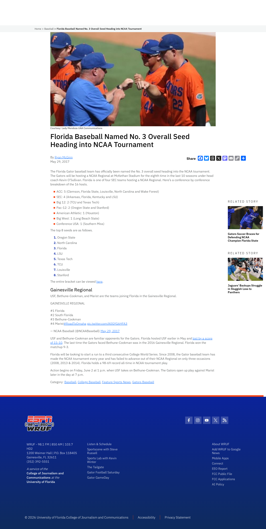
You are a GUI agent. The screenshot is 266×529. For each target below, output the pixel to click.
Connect (217, 463)
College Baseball (89, 382)
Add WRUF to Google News (226, 451)
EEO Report (220, 468)
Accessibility (146, 517)
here (99, 281)
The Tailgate (95, 467)
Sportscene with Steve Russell (102, 451)
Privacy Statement (178, 517)
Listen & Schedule (99, 444)
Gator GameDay (98, 477)
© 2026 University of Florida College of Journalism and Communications (76, 517)
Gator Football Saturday (103, 472)
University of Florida (41, 482)
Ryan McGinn (64, 157)
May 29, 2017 (110, 331)
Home (38, 28)
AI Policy (218, 484)
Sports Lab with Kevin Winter (102, 460)
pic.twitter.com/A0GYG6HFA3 (107, 323)
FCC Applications (223, 479)
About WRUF (220, 444)
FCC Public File (222, 474)
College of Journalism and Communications (45, 475)
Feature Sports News (116, 382)
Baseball (49, 28)
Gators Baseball (143, 382)
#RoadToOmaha (75, 323)
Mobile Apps (220, 458)
